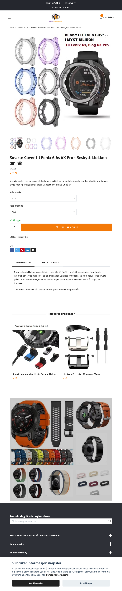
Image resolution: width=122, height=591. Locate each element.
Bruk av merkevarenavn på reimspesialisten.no (35, 535)
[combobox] (43, 198)
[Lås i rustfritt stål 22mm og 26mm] (86, 346)
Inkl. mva (69, 2)
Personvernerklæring (57, 575)
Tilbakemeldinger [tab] (48, 262)
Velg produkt (16, 205)
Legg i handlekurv (69, 227)
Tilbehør (21, 27)
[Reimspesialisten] (56, 18)
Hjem (12, 27)
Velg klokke (15, 192)
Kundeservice (17, 543)
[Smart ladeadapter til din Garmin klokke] (35, 346)
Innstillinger (86, 583)
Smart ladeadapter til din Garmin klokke (34, 374)
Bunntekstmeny (18, 552)
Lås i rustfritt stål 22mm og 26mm (81, 374)
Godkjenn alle (36, 583)
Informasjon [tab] (23, 262)
